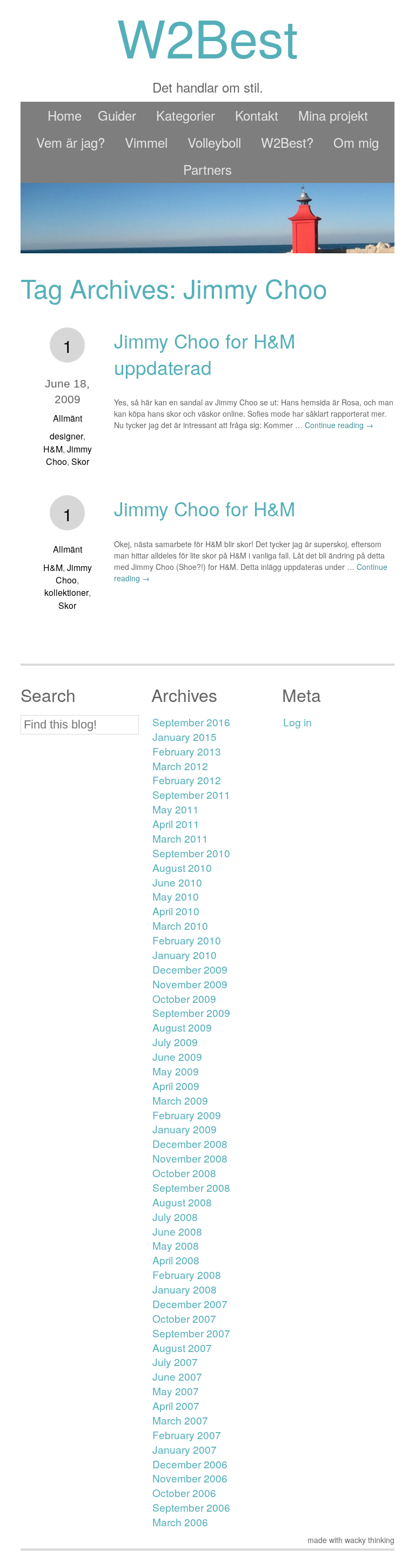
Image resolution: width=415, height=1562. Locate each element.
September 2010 (191, 852)
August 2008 (182, 1202)
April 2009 (175, 1085)
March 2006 (180, 1521)
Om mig (356, 142)
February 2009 (186, 1114)
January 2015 (184, 736)
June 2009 (177, 1056)
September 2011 (191, 794)
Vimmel (146, 142)
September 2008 (191, 1187)
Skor (80, 461)
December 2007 (189, 1303)
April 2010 (175, 910)
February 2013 (186, 751)
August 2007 (182, 1347)
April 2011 (175, 823)
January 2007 (184, 1449)
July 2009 (175, 1041)
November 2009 (189, 983)
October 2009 (184, 998)
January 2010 (184, 954)
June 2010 (177, 882)
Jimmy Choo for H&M (204, 508)
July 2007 (175, 1361)
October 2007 (184, 1318)
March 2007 (180, 1420)
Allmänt (67, 418)
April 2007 (175, 1405)
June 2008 (177, 1231)
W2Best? (287, 142)
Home (65, 115)
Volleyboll (214, 142)
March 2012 (180, 765)
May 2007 (175, 1390)
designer (66, 436)
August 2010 (182, 867)
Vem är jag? (70, 142)
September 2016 (191, 721)
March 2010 (180, 925)
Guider (117, 115)
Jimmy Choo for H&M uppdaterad (204, 353)
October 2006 (184, 1492)
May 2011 (175, 809)
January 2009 (184, 1128)
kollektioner (66, 592)
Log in (297, 721)
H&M (53, 449)
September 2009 (191, 1012)
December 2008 (189, 1143)
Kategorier (185, 115)
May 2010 (175, 896)
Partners (207, 169)
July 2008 (175, 1216)
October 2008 (184, 1172)
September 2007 (191, 1332)
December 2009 (189, 969)
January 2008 (184, 1289)
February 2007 (186, 1434)
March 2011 (180, 838)
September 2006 (191, 1507)
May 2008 (175, 1245)
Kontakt (256, 115)
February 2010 (186, 940)
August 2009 (182, 1027)
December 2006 (189, 1463)
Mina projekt (333, 115)
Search (48, 694)
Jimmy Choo (74, 573)
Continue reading (339, 424)
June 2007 (177, 1376)
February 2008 (186, 1274)
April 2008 (175, 1259)
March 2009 (180, 1100)
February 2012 (186, 779)
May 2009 (175, 1071)
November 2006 (189, 1478)
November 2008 (189, 1158)
